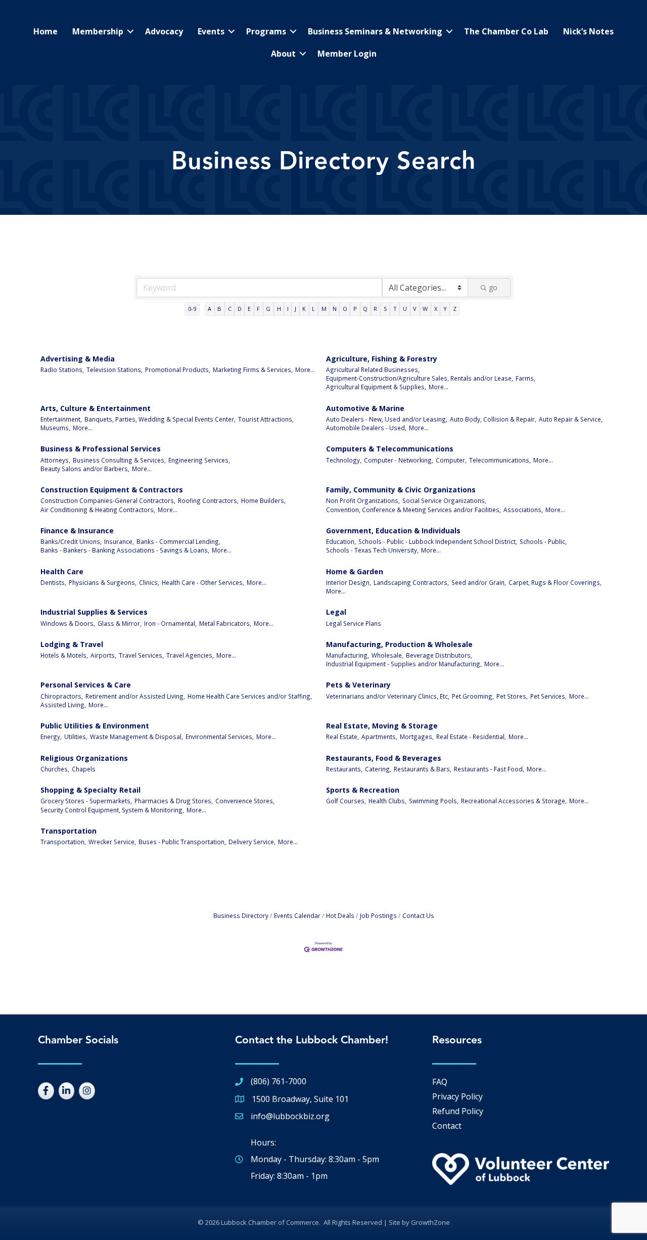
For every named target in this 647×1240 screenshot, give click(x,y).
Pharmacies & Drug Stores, (173, 801)
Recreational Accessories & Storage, (514, 801)
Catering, (378, 769)
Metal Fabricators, (225, 623)
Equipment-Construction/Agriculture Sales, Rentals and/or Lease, (419, 378)
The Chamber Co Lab (506, 31)
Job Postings (378, 915)
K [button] (304, 308)
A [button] (209, 308)
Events (211, 31)
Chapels (84, 769)
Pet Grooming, (473, 696)
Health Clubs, (387, 801)
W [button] (425, 308)
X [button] (435, 308)
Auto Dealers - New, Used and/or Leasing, (386, 419)
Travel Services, (141, 655)
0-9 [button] (192, 308)
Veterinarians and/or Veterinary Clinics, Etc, (387, 696)
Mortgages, (417, 736)
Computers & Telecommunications (389, 448)
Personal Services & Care (85, 685)
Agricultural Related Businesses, (373, 369)
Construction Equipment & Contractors (111, 489)
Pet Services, (548, 696)
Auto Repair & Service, (571, 419)
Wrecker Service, (112, 842)
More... (305, 369)
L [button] (313, 308)
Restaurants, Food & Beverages (383, 758)
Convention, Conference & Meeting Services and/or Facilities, (413, 510)
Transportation (68, 831)
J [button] (295, 308)
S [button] (385, 308)
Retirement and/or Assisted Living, (135, 696)
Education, (341, 541)
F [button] (258, 308)
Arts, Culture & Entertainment (95, 408)
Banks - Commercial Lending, (178, 541)
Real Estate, (342, 736)
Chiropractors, (61, 696)
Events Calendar (297, 915)
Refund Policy (457, 1111)
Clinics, (149, 582)
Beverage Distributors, (439, 655)
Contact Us (418, 915)
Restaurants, (344, 769)
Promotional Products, (177, 369)
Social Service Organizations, (444, 500)
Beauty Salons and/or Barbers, (84, 469)
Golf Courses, (346, 801)
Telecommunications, (500, 460)
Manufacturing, (347, 655)
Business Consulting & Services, (119, 460)
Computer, (451, 460)
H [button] (279, 308)
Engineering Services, (199, 460)
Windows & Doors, (67, 623)
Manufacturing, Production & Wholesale (399, 644)
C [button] (230, 308)
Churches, (54, 769)
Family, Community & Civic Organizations (401, 489)
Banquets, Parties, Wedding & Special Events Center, (160, 419)
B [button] (219, 308)
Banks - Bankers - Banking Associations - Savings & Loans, (124, 550)
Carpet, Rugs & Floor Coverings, (555, 582)
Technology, (343, 460)
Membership (97, 31)
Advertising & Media (77, 358)
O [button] (345, 308)
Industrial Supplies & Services (94, 612)
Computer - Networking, (398, 460)
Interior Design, (348, 582)
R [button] (375, 308)
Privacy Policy (457, 1096)
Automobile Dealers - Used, (366, 428)
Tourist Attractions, (266, 419)
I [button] (288, 308)
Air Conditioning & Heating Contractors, (97, 510)
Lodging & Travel (71, 644)
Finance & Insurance (77, 530)
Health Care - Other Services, (203, 582)
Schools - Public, (543, 541)
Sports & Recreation (362, 790)
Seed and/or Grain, (478, 582)
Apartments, (379, 736)
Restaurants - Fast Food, (489, 769)
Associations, (523, 510)
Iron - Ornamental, (170, 623)
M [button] (324, 308)
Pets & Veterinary (358, 685)
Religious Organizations (84, 758)
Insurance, (119, 541)
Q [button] (365, 308)
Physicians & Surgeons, (102, 582)
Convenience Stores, (244, 801)
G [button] (268, 308)
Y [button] (445, 308)
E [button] (249, 308)
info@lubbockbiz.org (290, 1116)
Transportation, (63, 842)
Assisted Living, (63, 705)
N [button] (335, 308)
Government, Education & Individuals (393, 530)
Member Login (347, 53)
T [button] (395, 308)
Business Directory (240, 915)
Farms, (525, 378)
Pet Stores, (512, 696)
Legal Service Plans (353, 623)
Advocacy (164, 31)
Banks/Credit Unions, (71, 541)
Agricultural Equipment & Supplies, (376, 387)
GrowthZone (430, 1222)
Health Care (61, 571)
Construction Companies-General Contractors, (107, 500)
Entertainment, (61, 419)
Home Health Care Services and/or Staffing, (250, 696)
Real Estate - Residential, (471, 736)
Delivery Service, (251, 842)
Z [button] (454, 308)
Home (45, 31)
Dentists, (53, 582)
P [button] (355, 308)
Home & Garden (354, 571)
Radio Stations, (62, 369)
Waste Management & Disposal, (136, 736)
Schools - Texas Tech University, (372, 550)
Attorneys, (55, 460)
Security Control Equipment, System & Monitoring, (112, 810)
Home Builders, (263, 500)
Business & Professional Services (100, 448)
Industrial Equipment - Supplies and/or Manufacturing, (404, 664)
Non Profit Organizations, (363, 500)
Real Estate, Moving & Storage (382, 725)
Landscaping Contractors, (411, 582)
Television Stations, (114, 369)
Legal (336, 612)
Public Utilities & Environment (94, 725)
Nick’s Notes (588, 31)
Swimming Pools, (433, 801)
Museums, (55, 428)
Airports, (103, 655)
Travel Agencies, (190, 655)
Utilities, (75, 736)
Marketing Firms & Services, (253, 369)
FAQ (439, 1081)
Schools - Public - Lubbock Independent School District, (437, 541)
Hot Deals (340, 915)
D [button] (240, 308)
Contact (446, 1125)
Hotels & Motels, (64, 655)
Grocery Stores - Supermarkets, (86, 801)
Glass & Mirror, (120, 623)
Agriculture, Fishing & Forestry (381, 358)
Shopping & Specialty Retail (90, 790)
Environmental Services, (220, 736)
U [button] (405, 308)
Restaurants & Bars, (422, 769)
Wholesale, (387, 655)
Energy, (51, 736)
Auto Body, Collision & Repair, (493, 419)
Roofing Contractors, (208, 500)
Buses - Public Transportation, (182, 842)
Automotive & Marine (365, 408)
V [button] (415, 308)
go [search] (493, 287)
